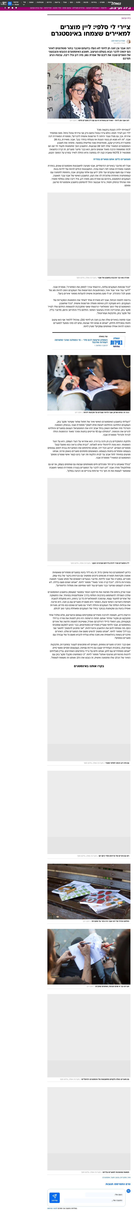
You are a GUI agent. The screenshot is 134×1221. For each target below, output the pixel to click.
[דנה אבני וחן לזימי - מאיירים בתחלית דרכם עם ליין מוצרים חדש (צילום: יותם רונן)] (88, 93)
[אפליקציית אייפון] (12, 7)
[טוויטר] (8, 7)
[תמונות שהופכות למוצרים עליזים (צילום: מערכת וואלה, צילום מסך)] (88, 1131)
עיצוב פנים (67, 8)
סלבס (78, 2)
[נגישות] (3, 3)
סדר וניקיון (57, 8)
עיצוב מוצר (115, 1178)
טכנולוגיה (40, 2)
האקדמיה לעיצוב (92, 8)
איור (128, 1178)
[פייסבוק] (5, 7)
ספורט (102, 2)
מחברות (123, 1178)
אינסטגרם (106, 1178)
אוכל (65, 2)
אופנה (31, 2)
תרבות (85, 2)
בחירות (94, 2)
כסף (71, 2)
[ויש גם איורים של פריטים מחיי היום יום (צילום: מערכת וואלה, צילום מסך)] (88, 814)
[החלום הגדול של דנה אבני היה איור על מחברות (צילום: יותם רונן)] (88, 894)
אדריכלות (47, 8)
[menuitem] (101, 3)
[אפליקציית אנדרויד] (16, 7)
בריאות (57, 2)
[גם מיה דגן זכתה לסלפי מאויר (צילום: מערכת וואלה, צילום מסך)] (88, 722)
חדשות (104, 8)
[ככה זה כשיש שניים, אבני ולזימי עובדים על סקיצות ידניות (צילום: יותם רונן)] (88, 385)
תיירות (49, 2)
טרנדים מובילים (78, 8)
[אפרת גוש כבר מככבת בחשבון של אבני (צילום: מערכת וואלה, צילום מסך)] (88, 236)
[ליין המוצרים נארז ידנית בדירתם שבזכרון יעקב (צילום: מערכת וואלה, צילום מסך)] (88, 522)
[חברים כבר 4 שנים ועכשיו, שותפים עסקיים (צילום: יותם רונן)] (88, 959)
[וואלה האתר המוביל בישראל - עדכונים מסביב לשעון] (116, 3)
